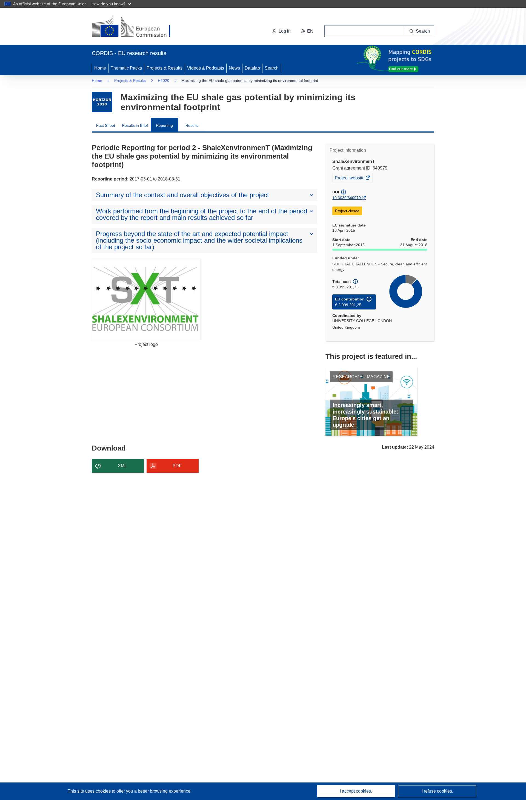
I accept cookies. (356, 791)
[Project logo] (146, 299)
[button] (307, 31)
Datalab (252, 68)
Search (272, 68)
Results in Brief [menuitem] (135, 125)
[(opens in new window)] (136, 27)
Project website (350, 179)
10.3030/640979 (346, 198)
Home (100, 68)
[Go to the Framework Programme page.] (102, 102)
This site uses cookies (90, 791)
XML (122, 465)
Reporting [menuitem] (164, 125)
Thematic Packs (126, 68)
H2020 (163, 80)
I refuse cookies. (437, 791)
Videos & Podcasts (205, 68)
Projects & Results (164, 68)
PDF (177, 465)
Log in (285, 31)
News (234, 68)
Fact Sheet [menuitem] (105, 125)
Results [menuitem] (191, 125)
